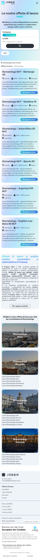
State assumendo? (8, 521)
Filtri (5, 53)
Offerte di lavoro (7, 66)
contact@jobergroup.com (11, 481)
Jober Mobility (7, 492)
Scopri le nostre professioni (11, 518)
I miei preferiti (7, 512)
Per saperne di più (29, 92)
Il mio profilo (6, 506)
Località (5, 38)
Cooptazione (6, 524)
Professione (7, 32)
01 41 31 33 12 (6, 479)
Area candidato (7, 504)
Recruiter (5, 495)
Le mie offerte (7, 509)
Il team (4, 498)
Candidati (5, 489)
